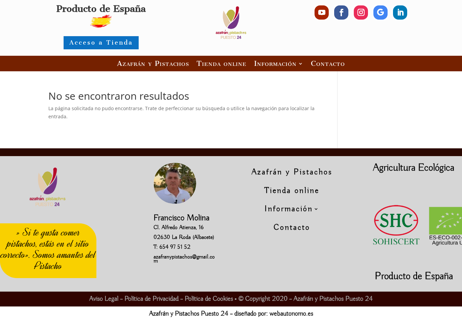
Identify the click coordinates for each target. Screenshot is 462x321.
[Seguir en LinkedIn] (400, 12)
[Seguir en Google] (380, 12)
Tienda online (222, 63)
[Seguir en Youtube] (321, 12)
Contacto (328, 63)
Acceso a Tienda (101, 42)
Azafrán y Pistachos (153, 63)
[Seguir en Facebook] (341, 12)
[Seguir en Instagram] (360, 12)
